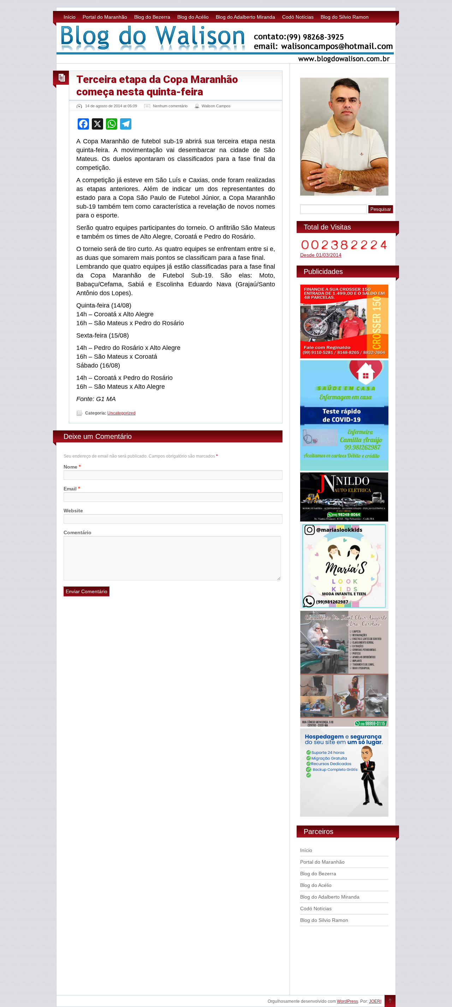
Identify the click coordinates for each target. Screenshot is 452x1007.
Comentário (77, 532)
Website (73, 510)
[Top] (390, 1001)
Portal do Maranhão (105, 17)
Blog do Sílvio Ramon (345, 17)
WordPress (347, 1001)
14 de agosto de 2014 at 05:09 (111, 106)
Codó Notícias (298, 17)
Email (70, 488)
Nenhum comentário (170, 106)
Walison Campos (216, 106)
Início (70, 17)
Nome (70, 467)
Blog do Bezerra (152, 17)
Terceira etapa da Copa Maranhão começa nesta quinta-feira (157, 85)
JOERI (375, 1001)
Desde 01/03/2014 (320, 255)
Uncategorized (121, 413)
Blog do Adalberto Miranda (245, 17)
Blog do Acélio (193, 17)
